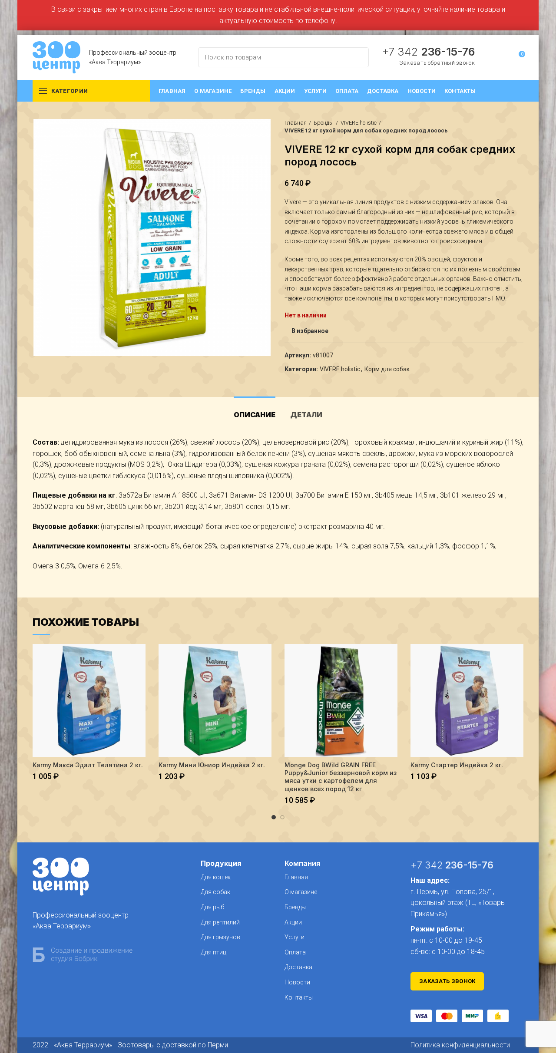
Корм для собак (387, 369)
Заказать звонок (447, 981)
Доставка (298, 967)
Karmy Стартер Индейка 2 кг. (456, 765)
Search (357, 57)
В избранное (309, 331)
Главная (296, 122)
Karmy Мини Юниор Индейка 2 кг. (212, 765)
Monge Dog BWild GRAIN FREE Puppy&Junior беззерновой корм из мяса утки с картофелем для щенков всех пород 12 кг (341, 776)
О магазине (301, 891)
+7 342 (428, 51)
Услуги (294, 937)
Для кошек (216, 877)
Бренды (324, 122)
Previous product (501, 126)
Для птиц (213, 952)
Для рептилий (220, 922)
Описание (254, 414)
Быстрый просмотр (139, 658)
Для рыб (212, 907)
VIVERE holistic (359, 122)
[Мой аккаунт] (502, 57)
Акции (293, 922)
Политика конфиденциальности (460, 1045)
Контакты (299, 997)
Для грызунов (220, 937)
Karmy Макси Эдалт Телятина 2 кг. (88, 765)
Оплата (295, 952)
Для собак (215, 891)
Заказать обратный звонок (437, 62)
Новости (297, 982)
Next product (519, 126)
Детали (306, 414)
